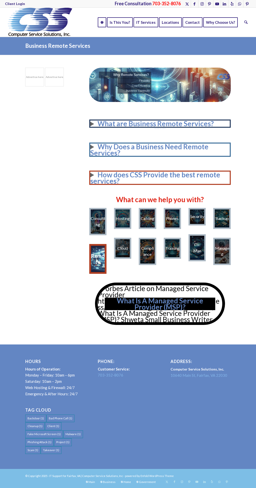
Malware (73, 434)
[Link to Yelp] (232, 4)
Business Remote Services (57, 45)
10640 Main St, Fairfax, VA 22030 (198, 375)
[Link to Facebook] (194, 4)
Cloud (123, 248)
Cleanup (35, 426)
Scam (33, 450)
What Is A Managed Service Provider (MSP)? (160, 303)
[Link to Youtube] (217, 4)
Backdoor (36, 418)
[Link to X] (187, 4)
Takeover (51, 450)
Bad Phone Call (60, 418)
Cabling (147, 218)
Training (172, 248)
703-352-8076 (110, 375)
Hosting (123, 218)
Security (197, 216)
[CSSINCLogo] (38, 22)
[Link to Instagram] (202, 4)
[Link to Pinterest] (209, 4)
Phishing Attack (40, 442)
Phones (172, 218)
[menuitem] (15, 4)
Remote (97, 259)
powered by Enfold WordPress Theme (149, 475)
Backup (222, 218)
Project (63, 442)
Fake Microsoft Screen (44, 434)
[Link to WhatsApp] (239, 4)
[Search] (246, 22)
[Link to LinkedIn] (224, 4)
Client (53, 426)
